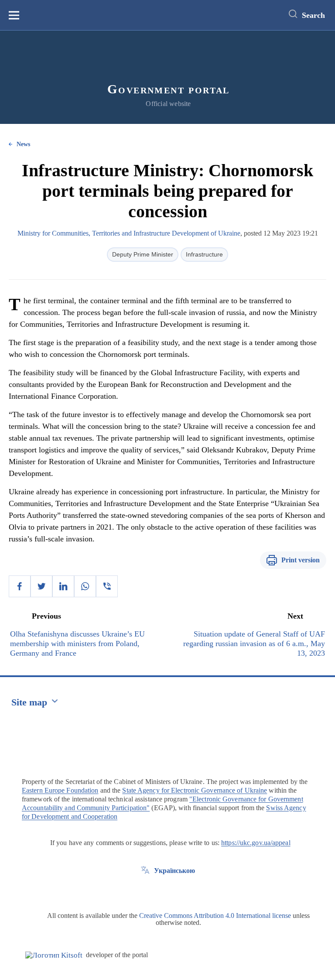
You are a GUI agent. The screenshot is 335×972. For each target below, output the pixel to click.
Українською (174, 870)
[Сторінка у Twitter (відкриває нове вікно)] (145, 890)
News (23, 144)
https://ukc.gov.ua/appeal (256, 842)
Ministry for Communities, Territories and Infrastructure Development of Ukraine (128, 233)
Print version (300, 560)
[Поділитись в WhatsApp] (85, 586)
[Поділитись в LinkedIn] (63, 586)
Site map (29, 702)
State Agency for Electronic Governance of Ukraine (194, 790)
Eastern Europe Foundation (60, 790)
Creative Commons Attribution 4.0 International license (215, 915)
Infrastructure (204, 254)
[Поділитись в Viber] (106, 586)
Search (313, 15)
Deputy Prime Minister (142, 254)
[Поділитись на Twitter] (41, 586)
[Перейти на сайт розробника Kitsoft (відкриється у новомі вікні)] (54, 955)
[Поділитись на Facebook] (19, 586)
